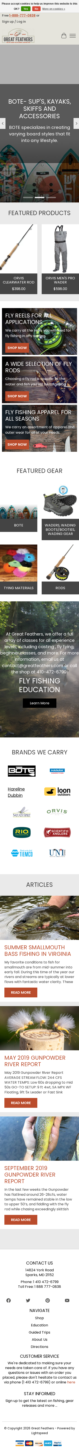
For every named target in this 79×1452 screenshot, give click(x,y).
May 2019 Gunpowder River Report (35, 1061)
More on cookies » (53, 8)
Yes (25, 8)
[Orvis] (57, 813)
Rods (60, 587)
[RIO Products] (21, 833)
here (71, 1382)
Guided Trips (39, 1332)
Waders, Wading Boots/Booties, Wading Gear (60, 529)
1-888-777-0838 (22, 15)
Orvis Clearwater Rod (18, 280)
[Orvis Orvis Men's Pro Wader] (60, 248)
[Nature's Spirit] (21, 813)
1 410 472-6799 (46, 1281)
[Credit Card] (39, 1444)
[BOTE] (21, 772)
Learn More (39, 175)
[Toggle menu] (72, 35)
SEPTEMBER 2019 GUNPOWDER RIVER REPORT (30, 1174)
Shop (39, 1317)
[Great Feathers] (18, 35)
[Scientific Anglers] (57, 833)
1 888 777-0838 (47, 1286)
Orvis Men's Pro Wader (60, 280)
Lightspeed (39, 1433)
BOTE (18, 525)
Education (39, 1325)
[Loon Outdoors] (57, 792)
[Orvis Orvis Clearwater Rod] (18, 248)
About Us (39, 1339)
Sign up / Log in (14, 21)
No (36, 8)
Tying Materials (19, 587)
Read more (21, 992)
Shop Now (17, 347)
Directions (39, 1346)
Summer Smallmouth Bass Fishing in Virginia (37, 951)
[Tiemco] (21, 854)
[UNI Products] (57, 854)
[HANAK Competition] (57, 772)
